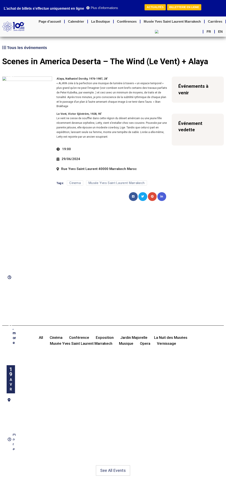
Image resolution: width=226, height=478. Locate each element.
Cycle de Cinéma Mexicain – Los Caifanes (12, 166)
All (41, 337)
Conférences (127, 21)
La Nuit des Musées (170, 337)
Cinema (75, 183)
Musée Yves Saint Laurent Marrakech (172, 21)
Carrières (215, 21)
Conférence (79, 337)
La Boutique (100, 21)
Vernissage (166, 343)
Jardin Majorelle (133, 337)
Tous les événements (27, 48)
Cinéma (56, 337)
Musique (126, 343)
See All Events (113, 470)
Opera (145, 343)
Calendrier (76, 21)
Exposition (105, 337)
